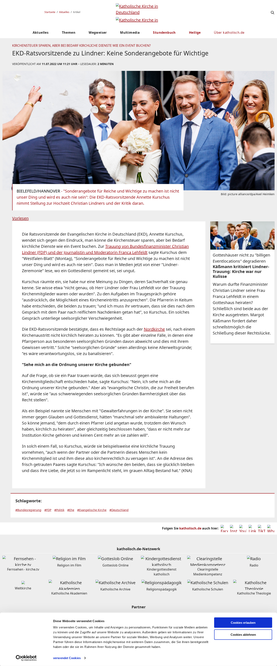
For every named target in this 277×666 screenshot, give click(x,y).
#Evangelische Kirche (91, 510)
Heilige (195, 32)
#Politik (59, 510)
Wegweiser (98, 32)
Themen (68, 32)
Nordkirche (154, 329)
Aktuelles (64, 12)
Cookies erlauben (243, 622)
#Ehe (70, 510)
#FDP (47, 510)
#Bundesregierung (28, 510)
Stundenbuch (164, 32)
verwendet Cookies (67, 658)
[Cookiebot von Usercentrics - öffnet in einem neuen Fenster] (26, 658)
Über (229, 32)
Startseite (49, 12)
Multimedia (130, 32)
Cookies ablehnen (243, 634)
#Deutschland (119, 510)
